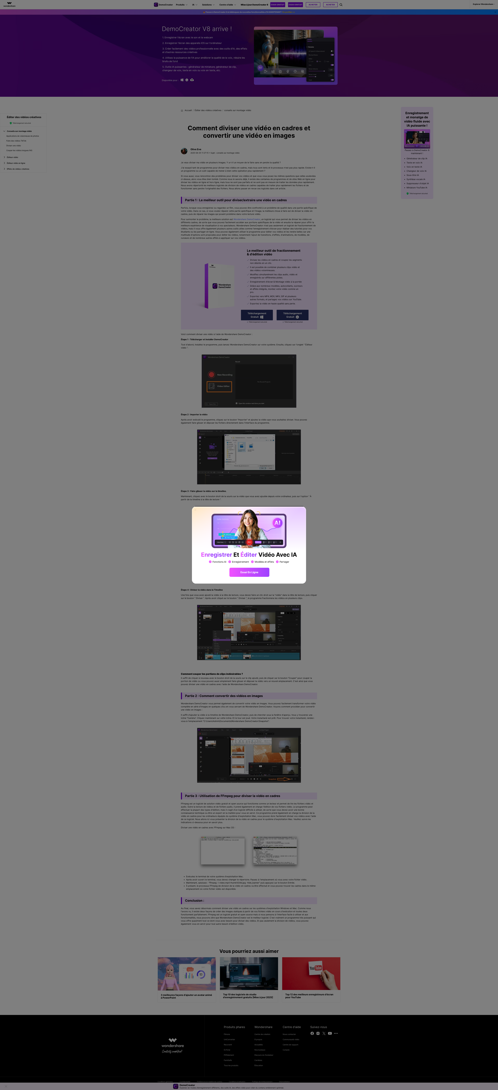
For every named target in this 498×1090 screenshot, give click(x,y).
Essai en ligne (249, 572)
